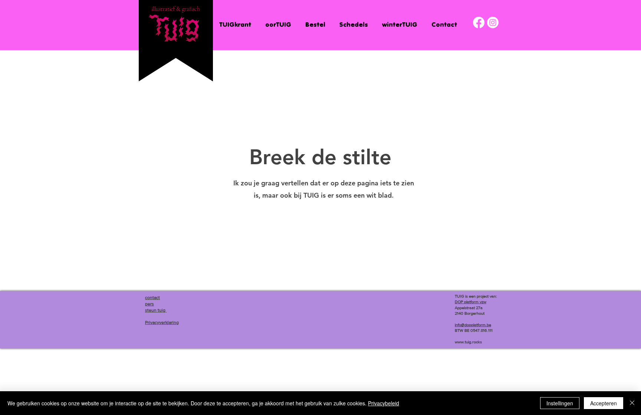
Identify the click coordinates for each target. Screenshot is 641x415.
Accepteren (603, 403)
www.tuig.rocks (468, 342)
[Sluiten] (632, 403)
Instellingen (559, 403)
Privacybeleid (383, 403)
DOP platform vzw (470, 301)
